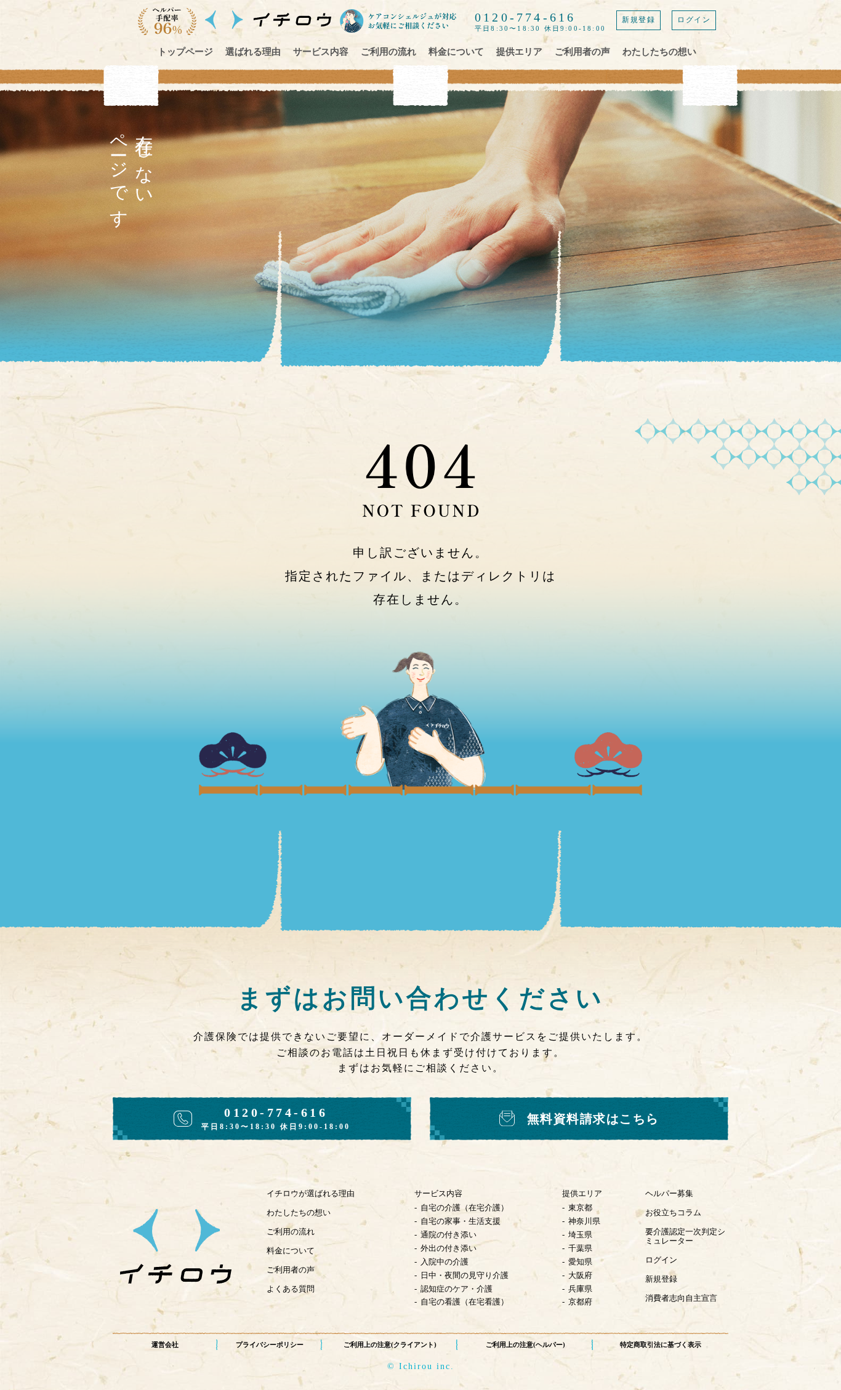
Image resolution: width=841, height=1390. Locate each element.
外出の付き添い (448, 1248)
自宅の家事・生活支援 (460, 1221)
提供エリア (519, 52)
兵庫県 (580, 1288)
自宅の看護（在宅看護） (464, 1301)
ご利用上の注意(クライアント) (390, 1344)
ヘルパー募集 (669, 1193)
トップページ (185, 52)
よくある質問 (291, 1288)
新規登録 (638, 19)
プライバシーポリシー (270, 1344)
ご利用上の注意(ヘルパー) (525, 1344)
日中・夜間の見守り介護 (464, 1275)
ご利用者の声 (582, 52)
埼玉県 (580, 1234)
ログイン (693, 19)
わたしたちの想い (659, 52)
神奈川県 (584, 1221)
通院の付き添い (448, 1234)
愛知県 (580, 1261)
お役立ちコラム (673, 1212)
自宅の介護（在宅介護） (464, 1207)
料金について (456, 52)
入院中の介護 (444, 1261)
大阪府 (580, 1275)
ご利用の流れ (388, 52)
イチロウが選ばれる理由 (311, 1193)
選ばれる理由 (253, 52)
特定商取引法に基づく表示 (660, 1344)
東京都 (580, 1207)
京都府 (580, 1301)
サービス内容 (320, 52)
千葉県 (580, 1248)
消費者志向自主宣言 (681, 1298)
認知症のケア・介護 (456, 1288)
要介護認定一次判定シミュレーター (685, 1236)
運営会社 (165, 1344)
